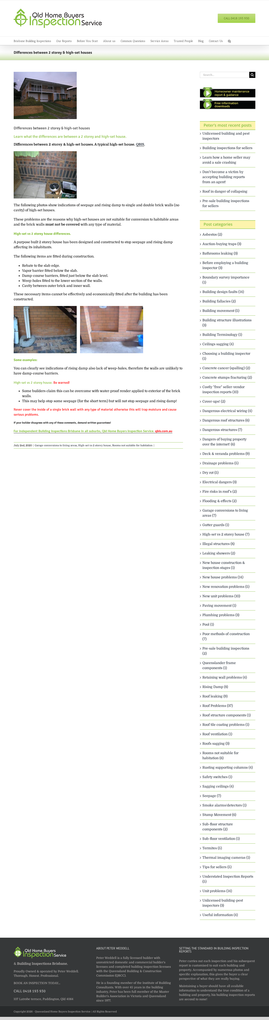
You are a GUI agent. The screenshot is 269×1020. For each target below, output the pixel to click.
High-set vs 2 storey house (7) (225, 534)
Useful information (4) (220, 915)
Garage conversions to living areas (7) (225, 513)
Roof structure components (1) (226, 715)
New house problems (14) (222, 577)
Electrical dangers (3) (219, 482)
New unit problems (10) (221, 596)
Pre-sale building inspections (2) (225, 651)
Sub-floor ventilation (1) (221, 839)
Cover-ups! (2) (213, 401)
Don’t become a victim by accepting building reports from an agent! (223, 177)
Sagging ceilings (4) (218, 786)
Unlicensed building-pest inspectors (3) (222, 903)
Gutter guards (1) (215, 525)
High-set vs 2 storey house (94, 445)
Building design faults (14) (223, 292)
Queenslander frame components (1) (219, 665)
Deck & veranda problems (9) (226, 454)
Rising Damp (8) (215, 687)
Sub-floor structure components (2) (217, 826)
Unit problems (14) (217, 891)
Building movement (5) (220, 311)
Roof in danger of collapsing (224, 191)
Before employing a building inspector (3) (225, 265)
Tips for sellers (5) (217, 867)
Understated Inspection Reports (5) (227, 879)
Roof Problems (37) (217, 706)
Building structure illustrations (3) (227, 322)
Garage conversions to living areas (56, 445)
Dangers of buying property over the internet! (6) (224, 441)
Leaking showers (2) (218, 553)
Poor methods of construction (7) (226, 636)
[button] (229, 41)
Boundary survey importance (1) (225, 280)
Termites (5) (212, 848)
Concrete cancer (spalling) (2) (226, 368)
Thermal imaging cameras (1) (226, 858)
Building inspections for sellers (227, 148)
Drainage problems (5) (220, 463)
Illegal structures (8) (218, 544)
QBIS (140, 144)
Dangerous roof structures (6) (225, 420)
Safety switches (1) (217, 777)
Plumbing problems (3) (220, 615)
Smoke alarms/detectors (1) (224, 805)
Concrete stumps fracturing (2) (227, 377)
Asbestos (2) (212, 234)
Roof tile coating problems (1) (225, 725)
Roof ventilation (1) (217, 734)
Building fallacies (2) (219, 301)
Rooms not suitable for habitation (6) (220, 755)
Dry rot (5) (210, 473)
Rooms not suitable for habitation (132, 445)
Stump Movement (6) (219, 815)
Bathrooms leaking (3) (220, 253)
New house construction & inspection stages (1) (223, 565)
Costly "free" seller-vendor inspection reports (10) (223, 389)
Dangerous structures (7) (222, 430)
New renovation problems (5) (225, 587)
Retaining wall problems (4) (224, 677)
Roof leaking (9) (215, 696)
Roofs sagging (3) (215, 744)
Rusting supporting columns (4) (227, 767)
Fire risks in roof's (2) (219, 492)
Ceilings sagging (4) (218, 344)
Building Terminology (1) (222, 335)
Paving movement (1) (219, 606)
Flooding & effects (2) (219, 501)
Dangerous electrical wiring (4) (227, 411)
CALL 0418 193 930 (30, 991)
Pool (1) (208, 624)
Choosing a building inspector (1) (226, 356)
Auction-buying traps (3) (221, 244)
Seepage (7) (211, 796)
